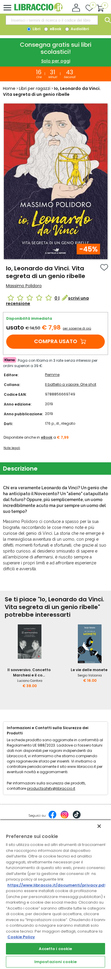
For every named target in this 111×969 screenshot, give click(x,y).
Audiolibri (79, 28)
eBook (55, 28)
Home (9, 88)
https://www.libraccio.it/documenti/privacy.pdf (56, 885)
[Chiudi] (99, 826)
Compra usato (55, 341)
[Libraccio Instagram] (64, 817)
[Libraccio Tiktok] (77, 817)
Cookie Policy (21, 937)
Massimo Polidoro (24, 286)
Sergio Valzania (90, 675)
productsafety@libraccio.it (51, 788)
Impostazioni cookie (55, 962)
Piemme (52, 374)
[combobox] (52, 20)
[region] (55, 894)
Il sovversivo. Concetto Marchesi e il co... (29, 672)
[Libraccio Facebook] (52, 817)
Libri (36, 28)
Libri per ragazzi (34, 88)
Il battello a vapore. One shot (70, 384)
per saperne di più (77, 328)
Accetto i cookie (55, 949)
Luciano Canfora (29, 681)
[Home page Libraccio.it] (38, 10)
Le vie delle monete (89, 669)
